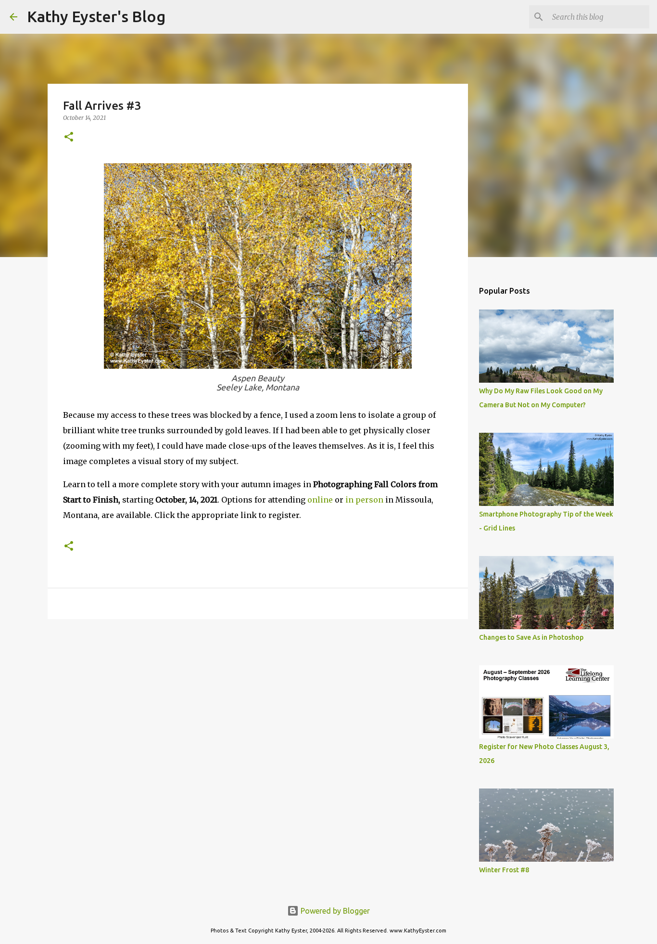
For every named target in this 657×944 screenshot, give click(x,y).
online (321, 499)
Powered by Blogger (334, 910)
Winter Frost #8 (504, 870)
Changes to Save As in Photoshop (531, 637)
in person (364, 499)
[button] (69, 137)
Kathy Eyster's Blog (96, 16)
